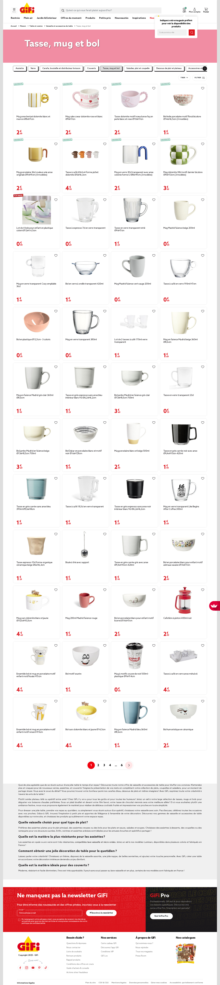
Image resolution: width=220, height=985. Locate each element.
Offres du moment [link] (71, 18)
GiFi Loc (104, 956)
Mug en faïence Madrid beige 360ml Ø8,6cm (180, 340)
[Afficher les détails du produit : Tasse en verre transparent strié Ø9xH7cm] (134, 210)
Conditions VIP (107, 952)
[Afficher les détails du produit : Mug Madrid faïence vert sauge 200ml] (134, 266)
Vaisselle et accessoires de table (59, 26)
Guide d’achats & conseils (77, 968)
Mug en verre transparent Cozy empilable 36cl (36, 285)
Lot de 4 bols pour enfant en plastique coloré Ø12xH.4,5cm (34, 229)
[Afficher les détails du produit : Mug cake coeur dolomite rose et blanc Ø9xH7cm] (85, 98)
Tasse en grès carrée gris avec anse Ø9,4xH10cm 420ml (131, 563)
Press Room (141, 956)
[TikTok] (45, 967)
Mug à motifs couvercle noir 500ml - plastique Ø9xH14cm (131, 675)
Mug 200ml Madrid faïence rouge (81, 618)
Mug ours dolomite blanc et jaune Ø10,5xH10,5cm (32, 619)
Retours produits (73, 956)
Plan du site (90, 983)
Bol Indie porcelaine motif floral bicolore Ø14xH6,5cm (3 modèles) (182, 117)
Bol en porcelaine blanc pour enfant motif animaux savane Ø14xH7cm (183, 563)
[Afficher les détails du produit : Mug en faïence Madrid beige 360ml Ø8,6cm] (183, 321)
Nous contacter (73, 948)
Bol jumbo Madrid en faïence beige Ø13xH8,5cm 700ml (32, 452)
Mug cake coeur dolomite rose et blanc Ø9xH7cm (83, 117)
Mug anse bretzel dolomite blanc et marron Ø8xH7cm (33, 117)
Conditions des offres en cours (80, 964)
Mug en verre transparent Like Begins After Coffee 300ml (181, 507)
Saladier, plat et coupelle (137, 68)
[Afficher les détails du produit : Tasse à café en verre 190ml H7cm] (183, 266)
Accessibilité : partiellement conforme (186, 983)
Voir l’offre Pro (161, 916)
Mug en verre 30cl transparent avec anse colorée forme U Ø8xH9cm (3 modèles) (133, 173)
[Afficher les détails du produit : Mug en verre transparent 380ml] (85, 321)
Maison (23, 26)
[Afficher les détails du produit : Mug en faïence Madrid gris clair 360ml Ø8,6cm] (36, 377)
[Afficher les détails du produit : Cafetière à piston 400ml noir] (183, 600)
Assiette (20, 68)
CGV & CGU (104, 983)
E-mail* (21, 910)
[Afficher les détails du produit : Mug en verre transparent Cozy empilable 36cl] (36, 266)
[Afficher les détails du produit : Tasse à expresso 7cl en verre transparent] (85, 210)
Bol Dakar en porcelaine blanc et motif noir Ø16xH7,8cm (83, 452)
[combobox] (110, 10)
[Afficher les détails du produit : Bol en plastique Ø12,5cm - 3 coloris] (36, 321)
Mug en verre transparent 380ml (81, 339)
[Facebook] (20, 967)
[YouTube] (33, 967)
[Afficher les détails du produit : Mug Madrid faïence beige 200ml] (183, 210)
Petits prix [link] (105, 18)
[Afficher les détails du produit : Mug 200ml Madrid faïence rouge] (85, 600)
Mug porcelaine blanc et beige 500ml (131, 451)
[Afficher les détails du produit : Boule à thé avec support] (85, 544)
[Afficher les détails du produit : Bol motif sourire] (85, 656)
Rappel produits (73, 960)
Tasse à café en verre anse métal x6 (180, 674)
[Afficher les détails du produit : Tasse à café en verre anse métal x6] (183, 656)
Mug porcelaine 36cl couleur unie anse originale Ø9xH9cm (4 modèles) (34, 173)
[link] (90, 22)
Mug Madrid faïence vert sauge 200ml (132, 284)
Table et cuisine (36, 26)
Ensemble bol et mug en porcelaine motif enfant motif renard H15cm (35, 730)
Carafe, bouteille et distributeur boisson (61, 68)
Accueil (14, 26)
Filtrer (198, 78)
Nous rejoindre (142, 948)
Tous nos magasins (144, 952)
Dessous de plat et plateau (169, 68)
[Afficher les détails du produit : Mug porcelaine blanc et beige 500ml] (134, 433)
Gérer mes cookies (159, 983)
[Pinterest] (39, 967)
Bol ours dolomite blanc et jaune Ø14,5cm (85, 729)
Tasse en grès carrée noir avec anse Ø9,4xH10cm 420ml (180, 452)
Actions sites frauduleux (77, 972)
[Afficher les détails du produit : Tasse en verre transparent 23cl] (183, 377)
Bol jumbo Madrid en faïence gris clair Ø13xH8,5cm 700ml (132, 396)
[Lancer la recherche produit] (63, 10)
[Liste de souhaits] (56, 88)
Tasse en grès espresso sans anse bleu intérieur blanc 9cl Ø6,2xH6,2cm (83, 396)
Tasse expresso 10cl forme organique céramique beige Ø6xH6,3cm (34, 563)
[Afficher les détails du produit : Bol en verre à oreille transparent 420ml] (85, 266)
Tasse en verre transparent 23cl (178, 395)
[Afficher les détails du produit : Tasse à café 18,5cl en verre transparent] (85, 489)
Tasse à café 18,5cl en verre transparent (84, 506)
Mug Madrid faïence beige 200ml (179, 228)
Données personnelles (138, 983)
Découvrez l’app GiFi (110, 948)
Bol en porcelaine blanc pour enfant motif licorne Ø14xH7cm (134, 619)
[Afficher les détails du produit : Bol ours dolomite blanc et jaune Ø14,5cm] (85, 711)
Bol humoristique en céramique (178, 729)
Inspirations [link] (139, 18)
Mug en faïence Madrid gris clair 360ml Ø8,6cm (34, 396)
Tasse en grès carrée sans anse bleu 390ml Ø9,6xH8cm (33, 507)
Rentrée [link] (15, 18)
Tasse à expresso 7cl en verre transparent (85, 228)
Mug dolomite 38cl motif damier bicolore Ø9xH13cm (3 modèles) (183, 173)
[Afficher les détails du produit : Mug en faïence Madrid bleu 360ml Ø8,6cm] (134, 711)
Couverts (91, 68)
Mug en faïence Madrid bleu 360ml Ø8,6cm (130, 730)
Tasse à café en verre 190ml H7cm (179, 284)
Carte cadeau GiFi (108, 943)
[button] (184, 10)
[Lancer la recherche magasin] (192, 32)
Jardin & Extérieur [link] (47, 18)
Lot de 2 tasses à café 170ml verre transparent (130, 340)
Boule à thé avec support (77, 562)
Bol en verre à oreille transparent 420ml (84, 284)
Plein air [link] (28, 18)
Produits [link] (90, 18)
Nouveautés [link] (121, 18)
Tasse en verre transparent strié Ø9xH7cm (129, 229)
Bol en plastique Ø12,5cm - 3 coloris (33, 339)
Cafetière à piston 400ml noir (177, 618)
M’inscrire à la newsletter (101, 913)
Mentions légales (119, 983)
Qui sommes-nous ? (144, 943)
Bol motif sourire (73, 674)
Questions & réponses (76, 943)
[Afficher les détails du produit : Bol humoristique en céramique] (183, 711)
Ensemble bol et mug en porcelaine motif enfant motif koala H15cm (35, 675)
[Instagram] (26, 967)
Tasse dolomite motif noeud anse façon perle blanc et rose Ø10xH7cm (133, 117)
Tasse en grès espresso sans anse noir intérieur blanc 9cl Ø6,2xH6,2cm (132, 507)
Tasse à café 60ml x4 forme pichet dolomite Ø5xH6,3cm (82, 173)
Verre (33, 68)
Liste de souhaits (74, 952)
